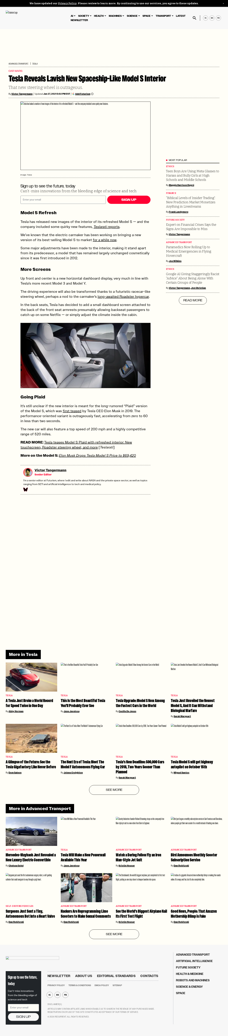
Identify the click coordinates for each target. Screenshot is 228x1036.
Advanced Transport (18, 63)
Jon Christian (198, 288)
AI (72, 15)
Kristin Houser (127, 865)
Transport (163, 15)
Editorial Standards (116, 976)
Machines (115, 15)
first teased (72, 411)
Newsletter (79, 20)
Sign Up (128, 200)
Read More (192, 300)
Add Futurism (82, 93)
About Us (83, 976)
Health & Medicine (189, 974)
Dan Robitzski (181, 865)
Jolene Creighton (73, 772)
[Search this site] (194, 18)
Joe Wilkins (175, 261)
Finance (171, 193)
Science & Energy (189, 986)
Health (99, 15)
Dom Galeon (15, 772)
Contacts (149, 976)
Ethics (170, 166)
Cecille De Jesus (127, 711)
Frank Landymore (178, 211)
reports (107, 227)
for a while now (104, 240)
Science (132, 15)
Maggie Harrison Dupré (181, 185)
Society (83, 15)
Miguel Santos (181, 772)
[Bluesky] (25, 489)
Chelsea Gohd (16, 865)
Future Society (175, 220)
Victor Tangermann (22, 93)
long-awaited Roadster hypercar (123, 296)
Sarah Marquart (182, 716)
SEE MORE (114, 790)
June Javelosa (71, 711)
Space (146, 15)
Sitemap (117, 985)
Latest (181, 15)
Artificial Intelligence (194, 961)
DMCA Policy (102, 985)
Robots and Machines (193, 980)
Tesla (35, 63)
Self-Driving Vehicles (19, 906)
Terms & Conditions (79, 985)
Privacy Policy (67, 3)
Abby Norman (16, 711)
